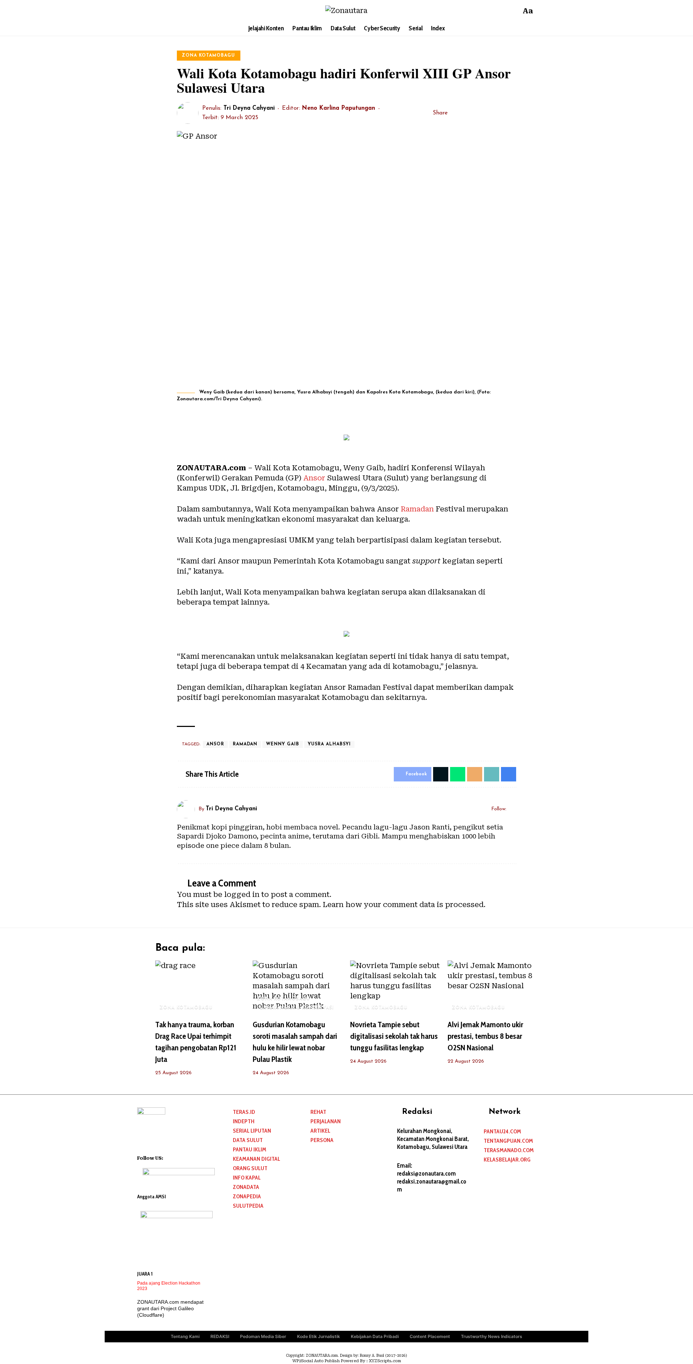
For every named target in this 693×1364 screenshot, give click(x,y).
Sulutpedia (248, 1205)
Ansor (314, 478)
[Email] (477, 113)
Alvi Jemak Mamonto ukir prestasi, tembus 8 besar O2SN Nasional (485, 1036)
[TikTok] (190, 10)
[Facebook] (161, 10)
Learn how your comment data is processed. (404, 904)
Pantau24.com (502, 1131)
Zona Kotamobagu (208, 55)
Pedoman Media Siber (263, 1336)
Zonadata (246, 1187)
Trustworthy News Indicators (491, 1336)
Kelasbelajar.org (507, 1159)
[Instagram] (180, 10)
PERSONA (322, 1140)
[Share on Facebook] (455, 113)
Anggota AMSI (151, 1196)
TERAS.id (244, 1111)
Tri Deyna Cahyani (249, 108)
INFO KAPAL (247, 1177)
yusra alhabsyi (329, 744)
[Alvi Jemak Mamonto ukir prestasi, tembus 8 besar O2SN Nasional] (493, 987)
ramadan (245, 744)
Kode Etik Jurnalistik (318, 1336)
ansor (215, 744)
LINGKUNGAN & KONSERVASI (297, 1008)
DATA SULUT (248, 1140)
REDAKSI (219, 1336)
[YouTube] (171, 10)
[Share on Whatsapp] (457, 774)
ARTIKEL (320, 1130)
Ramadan (417, 509)
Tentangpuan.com (508, 1140)
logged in (242, 894)
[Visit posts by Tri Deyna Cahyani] (188, 113)
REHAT (318, 1111)
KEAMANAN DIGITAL (256, 1158)
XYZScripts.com (385, 1361)
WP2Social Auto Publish (316, 1361)
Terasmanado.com (509, 1150)
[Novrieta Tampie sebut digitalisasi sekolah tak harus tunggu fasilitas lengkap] (395, 987)
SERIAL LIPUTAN (252, 1130)
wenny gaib (282, 744)
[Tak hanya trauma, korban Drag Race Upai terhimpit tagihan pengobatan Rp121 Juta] (200, 987)
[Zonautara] (346, 10)
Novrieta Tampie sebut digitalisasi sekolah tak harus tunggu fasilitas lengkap (394, 1036)
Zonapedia (247, 1196)
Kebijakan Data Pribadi (375, 1336)
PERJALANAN (325, 1121)
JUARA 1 (145, 1274)
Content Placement (430, 1336)
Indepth (243, 1121)
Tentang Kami (185, 1336)
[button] (513, 10)
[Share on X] (466, 113)
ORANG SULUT (250, 1168)
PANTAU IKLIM (249, 1149)
